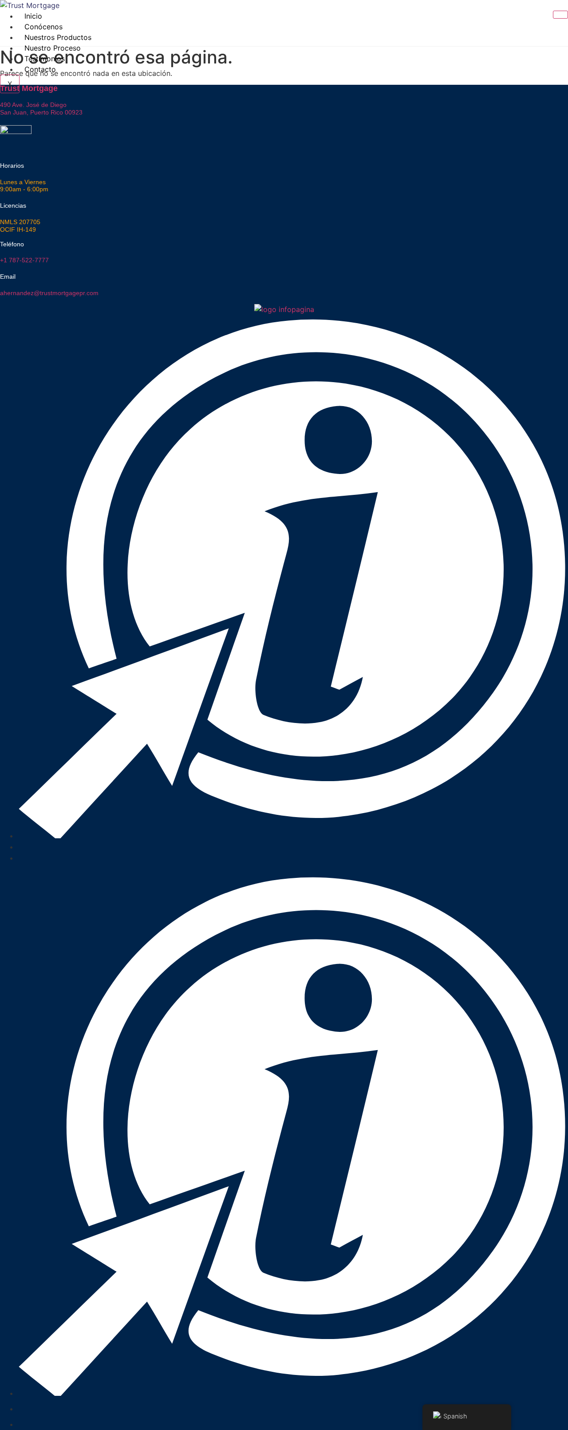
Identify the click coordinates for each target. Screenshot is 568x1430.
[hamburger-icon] (560, 15)
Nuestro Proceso (52, 47)
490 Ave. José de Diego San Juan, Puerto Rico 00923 (41, 108)
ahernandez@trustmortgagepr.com (49, 292)
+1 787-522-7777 (24, 260)
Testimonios (44, 58)
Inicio (33, 16)
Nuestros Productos (57, 37)
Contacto (40, 69)
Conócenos (43, 26)
